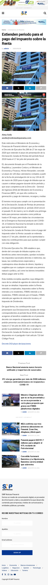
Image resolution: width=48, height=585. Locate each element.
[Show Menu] (3, 13)
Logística (5, 568)
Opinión (26, 568)
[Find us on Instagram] (8, 574)
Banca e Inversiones (28, 565)
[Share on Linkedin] (30, 88)
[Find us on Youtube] (15, 574)
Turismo (25, 570)
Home (4, 30)
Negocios (15, 568)
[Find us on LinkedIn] (11, 574)
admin (6, 48)
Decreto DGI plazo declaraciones (16, 344)
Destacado (7, 395)
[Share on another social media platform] (41, 88)
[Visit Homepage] (24, 13)
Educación (14, 570)
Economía (13, 565)
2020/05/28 (17, 48)
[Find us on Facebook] (2, 574)
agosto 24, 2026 (34, 412)
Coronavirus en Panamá (16, 30)
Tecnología (37, 568)
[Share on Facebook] (7, 88)
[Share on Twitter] (18, 88)
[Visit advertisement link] (24, 3)
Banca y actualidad (10, 457)
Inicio (4, 565)
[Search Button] (45, 13)
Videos (4, 570)
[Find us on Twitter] (5, 574)
